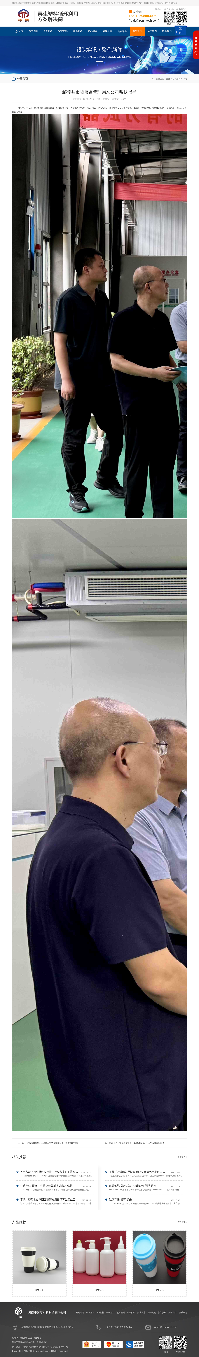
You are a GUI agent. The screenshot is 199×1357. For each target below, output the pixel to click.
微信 (160, 9)
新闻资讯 (137, 31)
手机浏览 (170, 9)
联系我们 (182, 9)
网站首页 (80, 1312)
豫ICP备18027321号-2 (30, 1338)
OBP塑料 (63, 31)
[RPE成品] (99, 1254)
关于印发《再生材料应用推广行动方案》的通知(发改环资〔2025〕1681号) (49, 1171)
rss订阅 (64, 1346)
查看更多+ (182, 1157)
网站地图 (54, 1346)
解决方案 (107, 31)
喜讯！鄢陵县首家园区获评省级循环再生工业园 (47, 1199)
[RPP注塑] (39, 1254)
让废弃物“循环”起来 (120, 1199)
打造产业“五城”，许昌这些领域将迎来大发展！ (47, 1185)
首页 (20, 31)
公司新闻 (176, 78)
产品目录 (92, 31)
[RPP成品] (159, 1254)
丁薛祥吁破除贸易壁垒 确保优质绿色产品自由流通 (138, 1171)
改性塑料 (77, 31)
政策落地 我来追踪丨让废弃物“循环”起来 (132, 1185)
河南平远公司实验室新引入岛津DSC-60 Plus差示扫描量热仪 (136, 1143)
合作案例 (122, 31)
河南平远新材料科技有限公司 (36, 1346)
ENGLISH (180, 32)
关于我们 (152, 31)
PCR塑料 (33, 31)
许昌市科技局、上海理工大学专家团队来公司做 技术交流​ (52, 1143)
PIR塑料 (48, 31)
